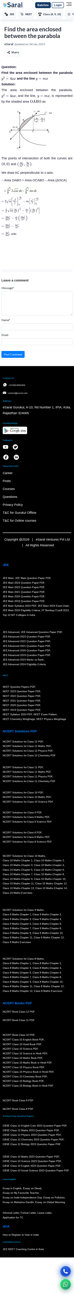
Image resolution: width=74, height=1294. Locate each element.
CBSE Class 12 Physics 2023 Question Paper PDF (32, 1134)
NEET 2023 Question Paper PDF (21, 691)
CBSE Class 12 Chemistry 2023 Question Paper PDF (33, 1139)
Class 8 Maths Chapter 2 (47, 963)
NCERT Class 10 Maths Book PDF (22, 1058)
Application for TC (13, 1217)
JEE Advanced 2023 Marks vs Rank (23, 659)
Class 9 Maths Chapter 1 (17, 914)
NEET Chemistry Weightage (19, 719)
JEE (6, 565)
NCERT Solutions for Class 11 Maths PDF (27, 772)
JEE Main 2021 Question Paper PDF (24, 591)
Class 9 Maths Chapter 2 (47, 914)
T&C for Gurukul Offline (19, 512)
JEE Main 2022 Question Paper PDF (24, 587)
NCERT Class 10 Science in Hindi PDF (25, 1053)
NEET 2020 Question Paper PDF (21, 705)
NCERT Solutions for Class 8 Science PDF (27, 841)
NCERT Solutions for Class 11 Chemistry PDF (29, 781)
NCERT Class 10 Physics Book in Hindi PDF (28, 1071)
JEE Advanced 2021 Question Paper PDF (26, 645)
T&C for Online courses (19, 520)
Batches (43, 5)
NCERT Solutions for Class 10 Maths (24, 855)
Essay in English (12, 1188)
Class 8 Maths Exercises (48, 990)
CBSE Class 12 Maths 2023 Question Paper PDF (31, 1130)
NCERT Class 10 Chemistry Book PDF (25, 1076)
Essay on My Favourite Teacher (21, 1193)
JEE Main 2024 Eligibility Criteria (21, 610)
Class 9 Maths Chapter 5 (17, 923)
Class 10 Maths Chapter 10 (49, 878)
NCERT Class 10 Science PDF (20, 1048)
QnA (6, 1226)
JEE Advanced (11, 632)
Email (4, 335)
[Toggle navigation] (69, 5)
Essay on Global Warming (50, 1202)
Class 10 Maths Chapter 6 (49, 869)
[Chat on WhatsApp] (65, 1284)
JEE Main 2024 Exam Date (53, 605)
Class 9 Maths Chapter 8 (47, 928)
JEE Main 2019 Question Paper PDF (24, 601)
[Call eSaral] (65, 1271)
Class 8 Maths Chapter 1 (17, 963)
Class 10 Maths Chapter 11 (18, 883)
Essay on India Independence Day (22, 1197)
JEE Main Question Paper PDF (33, 578)
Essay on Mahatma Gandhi (18, 1202)
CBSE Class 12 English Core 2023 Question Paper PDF (35, 1125)
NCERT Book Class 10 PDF (19, 1035)
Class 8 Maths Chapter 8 (47, 977)
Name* (5, 320)
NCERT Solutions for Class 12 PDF (23, 741)
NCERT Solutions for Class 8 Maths (23, 958)
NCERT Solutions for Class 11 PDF (23, 767)
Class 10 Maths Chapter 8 (49, 874)
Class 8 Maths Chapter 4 (47, 967)
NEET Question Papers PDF (19, 686)
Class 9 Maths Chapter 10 (47, 933)
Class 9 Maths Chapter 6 (47, 923)
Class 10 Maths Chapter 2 (49, 860)
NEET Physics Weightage (51, 719)
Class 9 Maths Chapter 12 (49, 937)
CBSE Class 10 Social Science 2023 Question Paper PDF (36, 1170)
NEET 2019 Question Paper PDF (21, 709)
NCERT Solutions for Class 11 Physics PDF (28, 776)
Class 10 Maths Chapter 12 (51, 883)
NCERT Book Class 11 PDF (19, 1020)
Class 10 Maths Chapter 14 (51, 888)
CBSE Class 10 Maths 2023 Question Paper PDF (31, 1156)
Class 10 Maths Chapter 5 (18, 869)
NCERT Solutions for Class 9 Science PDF (27, 821)
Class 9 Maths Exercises (17, 942)
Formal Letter (28, 1213)
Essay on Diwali (32, 1188)
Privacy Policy (13, 505)
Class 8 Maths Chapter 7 (17, 977)
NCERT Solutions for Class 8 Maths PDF (26, 837)
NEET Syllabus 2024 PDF (17, 714)
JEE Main (8, 578)
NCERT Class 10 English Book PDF (23, 1039)
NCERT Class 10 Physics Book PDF (23, 1067)
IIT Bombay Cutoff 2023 (55, 610)
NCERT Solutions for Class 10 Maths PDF (27, 797)
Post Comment (13, 354)
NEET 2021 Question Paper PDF (21, 700)
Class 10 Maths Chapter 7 (18, 874)
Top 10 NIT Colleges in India (19, 615)
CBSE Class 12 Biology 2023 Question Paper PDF (32, 1144)
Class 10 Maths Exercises (18, 892)
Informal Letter (11, 1213)
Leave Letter (44, 1213)
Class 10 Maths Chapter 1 (18, 860)
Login (58, 5)
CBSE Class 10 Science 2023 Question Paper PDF (32, 1161)
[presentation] (8, 78)
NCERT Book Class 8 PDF (18, 1108)
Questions (10, 497)
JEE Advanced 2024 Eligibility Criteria (24, 664)
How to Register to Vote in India (21, 1234)
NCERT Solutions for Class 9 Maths (23, 909)
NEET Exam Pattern (45, 714)
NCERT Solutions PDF (20, 731)
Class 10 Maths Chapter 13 (18, 888)
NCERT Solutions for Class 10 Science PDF (28, 801)
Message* (7, 288)
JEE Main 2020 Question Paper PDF (24, 596)
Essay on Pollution (53, 1197)
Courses (9, 489)
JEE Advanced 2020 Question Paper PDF (26, 650)
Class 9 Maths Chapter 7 (17, 928)
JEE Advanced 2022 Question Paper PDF (26, 641)
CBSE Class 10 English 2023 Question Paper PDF (32, 1165)
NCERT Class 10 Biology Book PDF (23, 1081)
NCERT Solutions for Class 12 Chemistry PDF (29, 755)
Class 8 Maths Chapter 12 (49, 986)
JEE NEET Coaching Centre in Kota (23, 1249)
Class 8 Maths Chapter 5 (17, 972)
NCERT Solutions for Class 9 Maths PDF (26, 817)
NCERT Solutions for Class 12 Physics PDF (28, 750)
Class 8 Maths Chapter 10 (47, 981)
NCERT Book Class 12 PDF (19, 1011)
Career (8, 473)
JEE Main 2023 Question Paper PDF (24, 582)
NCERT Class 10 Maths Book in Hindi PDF (27, 1062)
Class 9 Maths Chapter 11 (18, 937)
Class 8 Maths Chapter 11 (18, 986)
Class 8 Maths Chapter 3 (17, 967)
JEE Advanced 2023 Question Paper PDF (26, 636)
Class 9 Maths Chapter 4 (47, 919)
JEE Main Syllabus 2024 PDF (19, 605)
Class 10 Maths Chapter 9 (18, 878)
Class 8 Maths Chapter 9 (17, 981)
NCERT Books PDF (17, 1003)
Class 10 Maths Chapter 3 (18, 865)
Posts (7, 481)
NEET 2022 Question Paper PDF (21, 696)
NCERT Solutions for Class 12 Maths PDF (27, 746)
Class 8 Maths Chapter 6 (47, 972)
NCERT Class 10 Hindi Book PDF (22, 1044)
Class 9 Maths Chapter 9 (17, 933)
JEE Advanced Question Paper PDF (41, 632)
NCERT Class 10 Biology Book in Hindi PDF (28, 1085)
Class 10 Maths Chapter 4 (49, 865)
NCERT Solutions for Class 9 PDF (22, 812)
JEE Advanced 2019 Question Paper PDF (26, 655)
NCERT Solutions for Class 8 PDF (22, 832)
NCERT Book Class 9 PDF (18, 1100)
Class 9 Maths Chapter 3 (17, 919)
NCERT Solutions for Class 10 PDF (23, 792)
